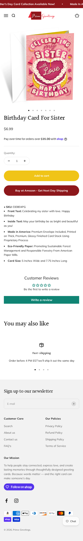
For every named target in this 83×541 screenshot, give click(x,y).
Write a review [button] (41, 300)
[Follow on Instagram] (16, 500)
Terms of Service (55, 446)
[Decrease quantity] (9, 161)
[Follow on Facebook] (6, 500)
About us (9, 432)
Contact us (10, 439)
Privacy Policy (53, 426)
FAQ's (7, 446)
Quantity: (9, 153)
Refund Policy (53, 432)
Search (8, 426)
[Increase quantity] (25, 161)
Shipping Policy (54, 439)
